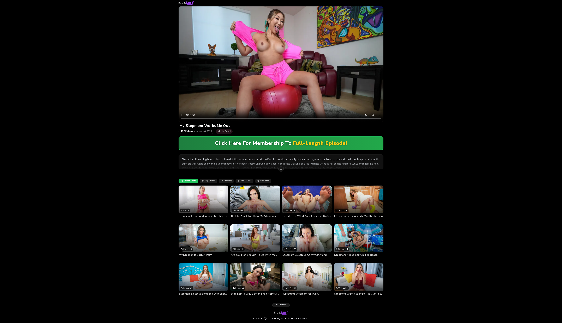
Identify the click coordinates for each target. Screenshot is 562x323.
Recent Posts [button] (190, 181)
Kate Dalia (339, 298)
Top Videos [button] (210, 181)
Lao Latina (235, 298)
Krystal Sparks (185, 260)
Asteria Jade (288, 298)
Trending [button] (228, 181)
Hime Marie (236, 221)
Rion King (196, 221)
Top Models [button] (246, 181)
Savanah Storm (289, 260)
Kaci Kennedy (340, 260)
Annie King (339, 221)
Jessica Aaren (237, 260)
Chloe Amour (185, 221)
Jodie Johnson (308, 221)
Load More (281, 305)
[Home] (186, 3)
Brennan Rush (354, 260)
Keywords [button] (264, 181)
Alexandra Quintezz (291, 221)
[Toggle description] (281, 169)
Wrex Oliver (350, 221)
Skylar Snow (185, 298)
